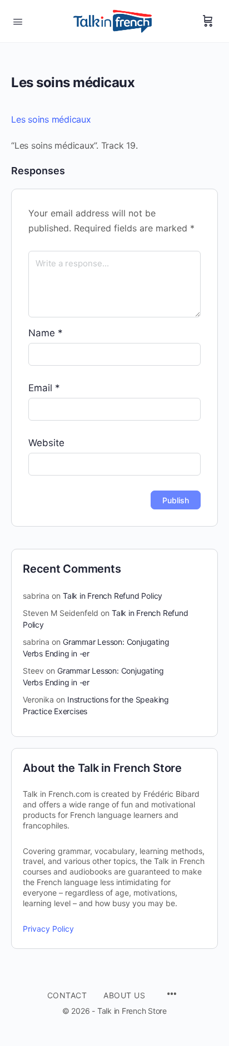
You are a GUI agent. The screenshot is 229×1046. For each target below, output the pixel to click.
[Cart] (208, 21)
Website (46, 442)
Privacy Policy (48, 928)
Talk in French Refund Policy (112, 595)
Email (44, 387)
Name (45, 332)
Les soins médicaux (51, 119)
